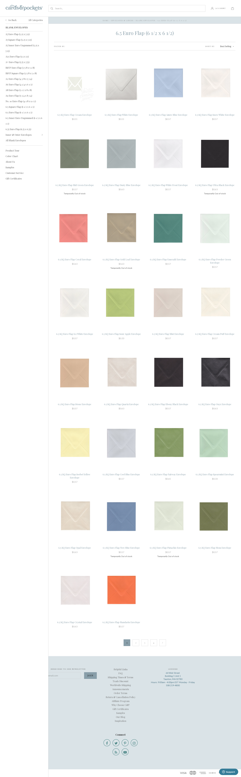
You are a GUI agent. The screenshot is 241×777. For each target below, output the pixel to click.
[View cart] (232, 8)
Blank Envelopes (145, 20)
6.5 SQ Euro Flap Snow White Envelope (214, 114)
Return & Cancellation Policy (120, 697)
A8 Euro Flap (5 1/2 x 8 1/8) (19, 90)
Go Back (12, 20)
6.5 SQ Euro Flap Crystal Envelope (74, 622)
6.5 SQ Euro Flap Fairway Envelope (168, 474)
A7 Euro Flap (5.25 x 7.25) (18, 34)
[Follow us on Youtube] (125, 751)
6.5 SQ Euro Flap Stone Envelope (74, 404)
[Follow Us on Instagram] (134, 742)
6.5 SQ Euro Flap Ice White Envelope (74, 333)
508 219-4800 (173, 685)
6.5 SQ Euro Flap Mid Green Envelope (75, 185)
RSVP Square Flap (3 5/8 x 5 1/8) (21, 73)
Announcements (120, 689)
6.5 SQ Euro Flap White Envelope (121, 114)
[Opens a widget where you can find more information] (228, 772)
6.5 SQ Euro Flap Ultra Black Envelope (214, 185)
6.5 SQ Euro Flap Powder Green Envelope (215, 261)
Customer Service (15, 172)
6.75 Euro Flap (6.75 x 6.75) (18, 129)
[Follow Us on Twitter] (116, 742)
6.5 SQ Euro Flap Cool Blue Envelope (121, 474)
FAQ (120, 673)
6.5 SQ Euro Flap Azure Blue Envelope (168, 114)
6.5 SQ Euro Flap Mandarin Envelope (121, 622)
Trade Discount (120, 681)
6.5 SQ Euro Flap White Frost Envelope (168, 185)
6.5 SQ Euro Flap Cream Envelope (74, 114)
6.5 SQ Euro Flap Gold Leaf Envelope (121, 259)
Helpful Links (120, 669)
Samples (10, 167)
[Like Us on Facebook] (106, 742)
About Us (10, 161)
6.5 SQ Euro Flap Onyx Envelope (214, 404)
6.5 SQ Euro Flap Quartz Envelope (121, 404)
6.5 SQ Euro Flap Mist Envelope (168, 333)
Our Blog (120, 717)
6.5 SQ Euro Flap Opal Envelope (74, 547)
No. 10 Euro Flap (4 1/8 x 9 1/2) (21, 101)
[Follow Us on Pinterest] (125, 742)
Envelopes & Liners (122, 20)
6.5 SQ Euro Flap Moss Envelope (214, 547)
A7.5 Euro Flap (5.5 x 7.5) (17, 56)
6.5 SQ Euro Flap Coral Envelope (74, 259)
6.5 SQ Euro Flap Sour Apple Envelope (121, 333)
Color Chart (12, 156)
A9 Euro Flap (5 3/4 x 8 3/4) (19, 95)
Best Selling (225, 46)
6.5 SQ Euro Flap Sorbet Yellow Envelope (74, 476)
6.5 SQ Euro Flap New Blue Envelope (121, 547)
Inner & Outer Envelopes (19, 134)
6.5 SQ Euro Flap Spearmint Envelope (215, 474)
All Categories (35, 20)
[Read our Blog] (116, 751)
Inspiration (120, 720)
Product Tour (12, 150)
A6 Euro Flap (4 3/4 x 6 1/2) (19, 84)
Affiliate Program (120, 701)
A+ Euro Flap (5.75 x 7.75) (17, 62)
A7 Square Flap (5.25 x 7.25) (19, 39)
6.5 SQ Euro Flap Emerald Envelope (168, 259)
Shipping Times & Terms (120, 677)
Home (106, 20)
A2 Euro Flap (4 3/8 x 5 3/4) (19, 78)
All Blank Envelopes (16, 140)
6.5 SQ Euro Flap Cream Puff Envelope (214, 333)
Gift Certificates (14, 178)
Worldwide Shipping (120, 685)
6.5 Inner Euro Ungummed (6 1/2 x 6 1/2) (24, 121)
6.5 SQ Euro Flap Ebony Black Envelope (168, 404)
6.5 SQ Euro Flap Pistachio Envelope (168, 547)
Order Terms (120, 693)
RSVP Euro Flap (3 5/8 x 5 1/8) (20, 67)
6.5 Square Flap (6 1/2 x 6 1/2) (20, 106)
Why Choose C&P (121, 704)
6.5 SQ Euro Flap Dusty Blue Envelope (121, 185)
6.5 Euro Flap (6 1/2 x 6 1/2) (19, 112)
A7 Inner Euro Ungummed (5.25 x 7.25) (22, 48)
